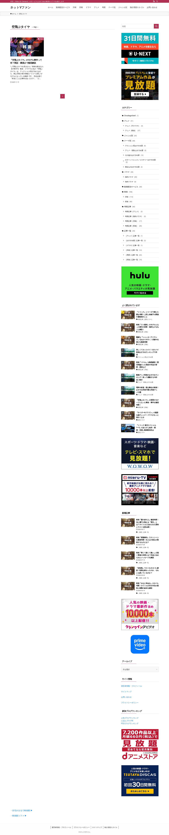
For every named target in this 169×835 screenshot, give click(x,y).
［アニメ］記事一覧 (134, 236)
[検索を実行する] (156, 26)
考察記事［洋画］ (133, 221)
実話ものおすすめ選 (134, 167)
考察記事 (129, 206)
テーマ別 (129, 140)
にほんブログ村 (127, 720)
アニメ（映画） (132, 130)
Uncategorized (131, 115)
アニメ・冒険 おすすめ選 (135, 150)
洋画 (129, 197)
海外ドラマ (130, 181)
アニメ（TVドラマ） (134, 126)
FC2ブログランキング (129, 723)
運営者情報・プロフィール (131, 686)
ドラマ (128, 172)
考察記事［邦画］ (133, 226)
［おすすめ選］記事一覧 (135, 240)
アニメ (128, 120)
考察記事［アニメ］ (134, 211)
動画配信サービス (133, 186)
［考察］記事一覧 (133, 255)
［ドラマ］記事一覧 (134, 245)
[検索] (157, 1)
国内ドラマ (131, 177)
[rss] (154, 1)
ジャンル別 (130, 135)
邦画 (128, 201)
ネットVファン (20, 7)
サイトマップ (126, 691)
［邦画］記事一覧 (133, 259)
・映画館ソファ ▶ (18, 815)
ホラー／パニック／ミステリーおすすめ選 (140, 161)
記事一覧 (129, 230)
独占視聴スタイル (110, 827)
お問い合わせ (126, 697)
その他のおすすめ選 (134, 155)
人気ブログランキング (129, 718)
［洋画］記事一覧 (133, 250)
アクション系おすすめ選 (135, 145)
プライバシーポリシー (129, 702)
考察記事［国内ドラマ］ (135, 216)
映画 (128, 191)
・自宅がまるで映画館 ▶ (21, 810)
